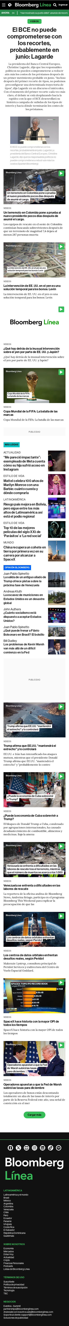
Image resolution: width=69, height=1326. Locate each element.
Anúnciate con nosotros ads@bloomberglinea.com (28, 1312)
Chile (6, 1212)
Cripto (7, 1260)
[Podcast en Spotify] (58, 1148)
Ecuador (8, 1218)
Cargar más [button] (34, 1114)
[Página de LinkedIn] (42, 1148)
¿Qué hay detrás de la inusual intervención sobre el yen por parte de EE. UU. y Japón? (32, 350)
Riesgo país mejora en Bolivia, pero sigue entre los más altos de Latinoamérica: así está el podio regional (25, 510)
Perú (6, 1215)
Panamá (7, 1221)
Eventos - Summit (12, 1306)
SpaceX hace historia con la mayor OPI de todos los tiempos (31, 1023)
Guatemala (9, 1235)
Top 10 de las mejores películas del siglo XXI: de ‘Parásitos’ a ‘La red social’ (23, 532)
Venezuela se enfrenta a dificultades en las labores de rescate (32, 887)
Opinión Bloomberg (17, 567)
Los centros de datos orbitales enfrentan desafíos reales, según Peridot (31, 956)
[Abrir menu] (3, 5)
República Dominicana (14, 1233)
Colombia (8, 1206)
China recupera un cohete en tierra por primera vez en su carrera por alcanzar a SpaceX (25, 553)
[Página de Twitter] (18, 1148)
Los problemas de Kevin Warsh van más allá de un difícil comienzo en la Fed (24, 648)
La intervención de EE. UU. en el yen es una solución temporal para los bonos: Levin (32, 287)
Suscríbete (9, 1281)
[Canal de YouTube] (26, 1148)
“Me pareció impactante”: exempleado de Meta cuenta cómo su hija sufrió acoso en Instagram (24, 463)
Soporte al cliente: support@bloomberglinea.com (28, 1314)
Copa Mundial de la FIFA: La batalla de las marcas (31, 413)
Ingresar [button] (63, 4)
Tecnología (9, 1290)
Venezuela (9, 1209)
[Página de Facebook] (10, 1148)
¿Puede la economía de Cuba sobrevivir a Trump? (31, 817)
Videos (34, 21)
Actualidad (9, 1257)
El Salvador (9, 1230)
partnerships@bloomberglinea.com (21, 1309)
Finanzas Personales (14, 1263)
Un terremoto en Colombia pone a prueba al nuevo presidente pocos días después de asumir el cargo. (32, 216)
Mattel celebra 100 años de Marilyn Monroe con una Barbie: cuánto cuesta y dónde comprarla (23, 487)
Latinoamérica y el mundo (16, 1194)
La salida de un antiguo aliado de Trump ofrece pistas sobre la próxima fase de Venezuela (25, 581)
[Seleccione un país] (9, 5)
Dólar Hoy (9, 1254)
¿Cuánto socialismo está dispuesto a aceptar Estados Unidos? (22, 617)
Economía (9, 1248)
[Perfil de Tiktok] (50, 1148)
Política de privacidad (14, 1284)
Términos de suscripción (15, 1287)
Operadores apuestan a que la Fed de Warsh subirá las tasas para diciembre (33, 1086)
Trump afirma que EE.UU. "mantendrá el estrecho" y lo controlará (30, 747)
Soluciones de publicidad (16, 1317)
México (7, 1200)
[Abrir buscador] (55, 5)
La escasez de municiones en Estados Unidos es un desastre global (24, 599)
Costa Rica (9, 1227)
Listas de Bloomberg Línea (17, 1269)
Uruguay (8, 1224)
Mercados (9, 1251)
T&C (6, 1293)
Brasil (6, 1197)
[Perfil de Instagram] (34, 1148)
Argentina (8, 1203)
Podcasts (8, 1266)
